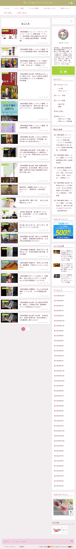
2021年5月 (60, 466)
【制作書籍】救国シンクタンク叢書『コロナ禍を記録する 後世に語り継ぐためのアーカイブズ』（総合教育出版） (64, 205)
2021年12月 (60, 431)
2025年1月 (60, 305)
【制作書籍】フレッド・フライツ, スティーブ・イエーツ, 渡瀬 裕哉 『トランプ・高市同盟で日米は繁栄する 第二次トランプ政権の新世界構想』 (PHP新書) (64, 142)
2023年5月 (60, 346)
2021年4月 (60, 471)
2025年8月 (60, 300)
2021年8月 (60, 451)
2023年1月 (60, 366)
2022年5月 (60, 406)
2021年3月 (60, 476)
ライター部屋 (33, 8)
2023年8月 (60, 335)
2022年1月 (60, 426)
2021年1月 (60, 486)
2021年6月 (60, 461)
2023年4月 (60, 350)
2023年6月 (60, 340)
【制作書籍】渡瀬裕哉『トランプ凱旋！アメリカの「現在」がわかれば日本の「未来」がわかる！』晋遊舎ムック (64, 173)
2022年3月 (60, 416)
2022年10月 (60, 381)
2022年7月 (60, 396)
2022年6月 (60, 401)
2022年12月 (60, 371)
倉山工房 (61, 104)
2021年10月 (60, 441)
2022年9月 (60, 386)
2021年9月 (60, 446)
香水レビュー (65, 8)
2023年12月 (60, 321)
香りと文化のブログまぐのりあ (38, 2)
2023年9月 (60, 330)
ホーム (6, 8)
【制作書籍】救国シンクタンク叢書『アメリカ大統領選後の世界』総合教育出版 (64, 159)
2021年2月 (60, 481)
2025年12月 (60, 295)
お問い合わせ (22, 13)
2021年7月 (60, 456)
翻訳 (59, 106)
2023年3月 (60, 356)
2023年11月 (60, 325)
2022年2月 (60, 421)
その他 (60, 88)
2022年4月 (60, 411)
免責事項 (21, 546)
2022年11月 (60, 376)
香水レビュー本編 (64, 119)
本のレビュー (62, 91)
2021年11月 (60, 436)
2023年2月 (60, 360)
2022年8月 (60, 391)
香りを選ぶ (8, 13)
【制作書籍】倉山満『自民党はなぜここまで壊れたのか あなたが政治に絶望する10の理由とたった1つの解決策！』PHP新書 (64, 189)
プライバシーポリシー (10, 546)
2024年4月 (60, 315)
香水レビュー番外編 (65, 121)
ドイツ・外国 (19, 8)
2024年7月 (60, 310)
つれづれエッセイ (49, 8)
